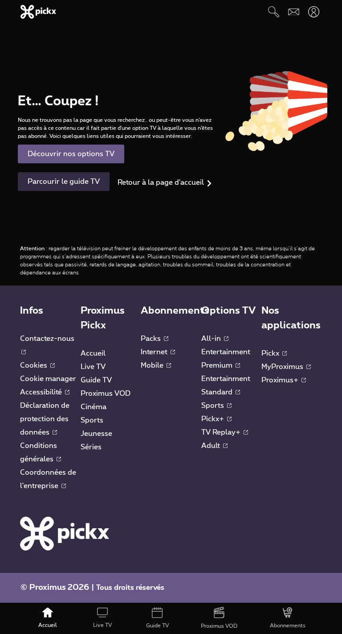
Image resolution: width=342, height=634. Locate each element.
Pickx (271, 353)
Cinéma (93, 406)
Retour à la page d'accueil (161, 182)
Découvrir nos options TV (71, 153)
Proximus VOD (105, 393)
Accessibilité (42, 392)
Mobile (153, 365)
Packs (152, 338)
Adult (211, 445)
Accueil (93, 353)
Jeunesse (96, 433)
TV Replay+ (221, 432)
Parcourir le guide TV (64, 181)
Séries (91, 447)
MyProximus (283, 366)
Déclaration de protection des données (44, 419)
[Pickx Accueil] (64, 533)
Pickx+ (213, 419)
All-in (212, 338)
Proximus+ (280, 380)
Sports (92, 420)
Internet (155, 352)
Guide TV (96, 380)
